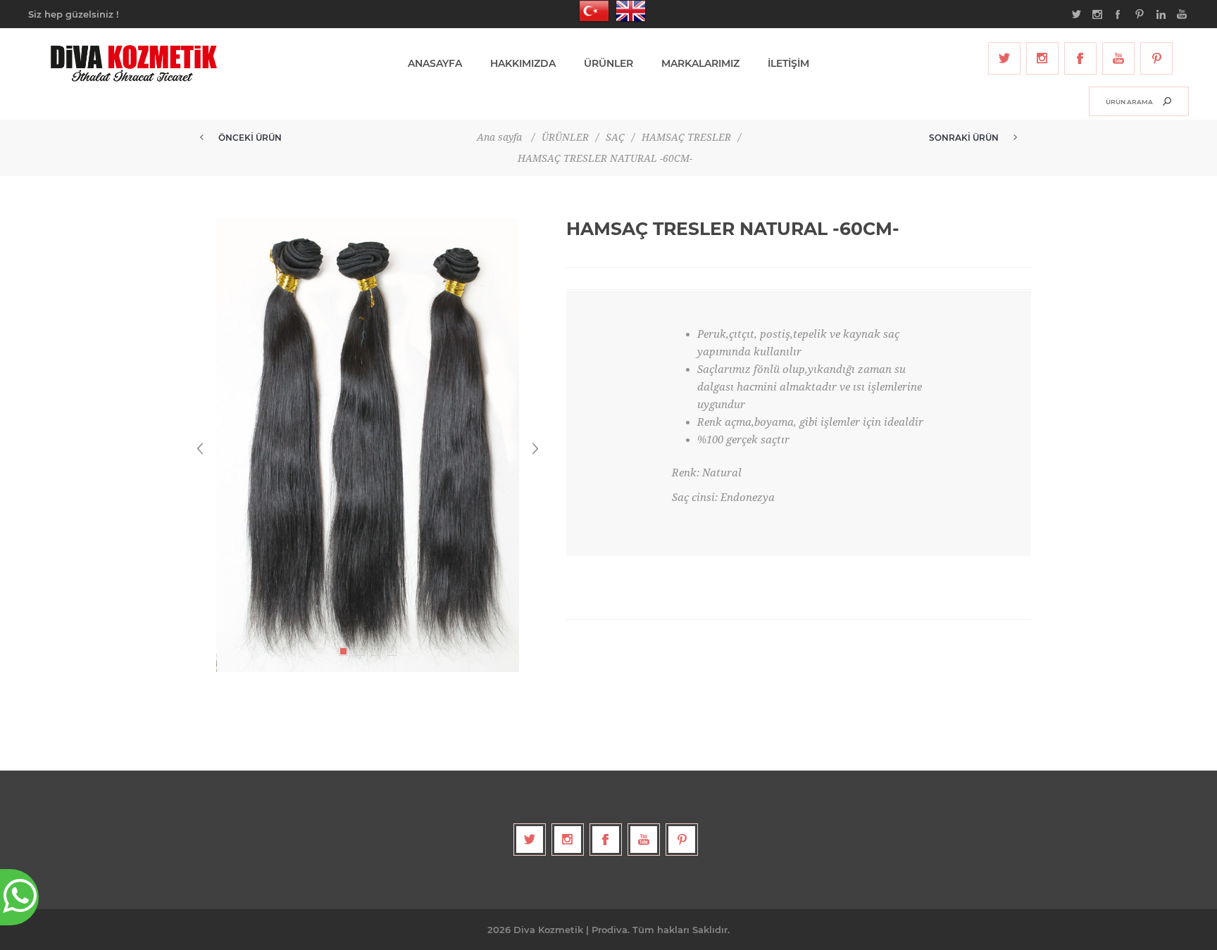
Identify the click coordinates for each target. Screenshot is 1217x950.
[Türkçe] (590, 11)
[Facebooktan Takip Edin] (1080, 58)
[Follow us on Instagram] (1042, 58)
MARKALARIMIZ (700, 63)
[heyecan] (1004, 58)
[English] (627, 11)
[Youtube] (1118, 58)
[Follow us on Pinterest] (1156, 58)
